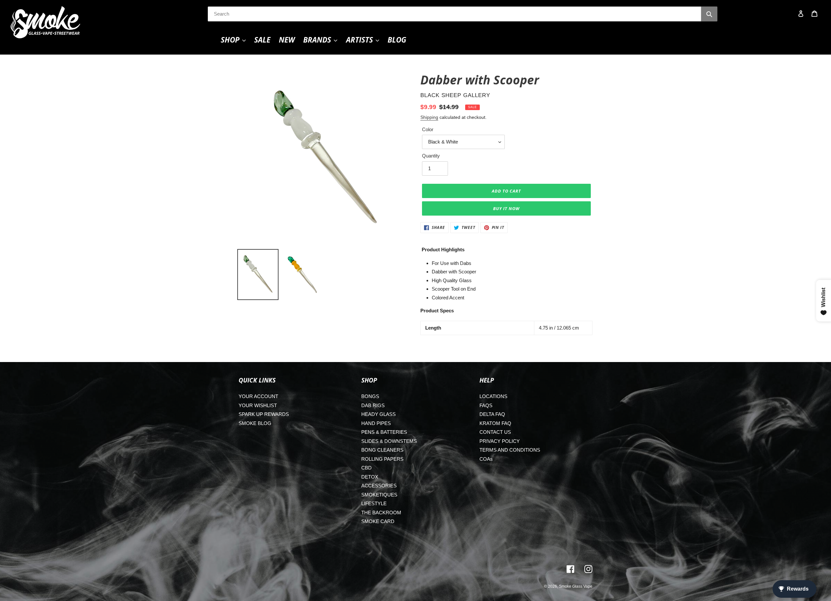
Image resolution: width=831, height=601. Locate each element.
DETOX (369, 477)
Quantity (431, 155)
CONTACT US (495, 432)
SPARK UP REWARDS (264, 414)
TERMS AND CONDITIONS (509, 450)
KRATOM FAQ (495, 423)
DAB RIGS (373, 405)
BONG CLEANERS (382, 450)
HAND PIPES (376, 423)
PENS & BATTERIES (384, 432)
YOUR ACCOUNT (258, 396)
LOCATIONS (493, 396)
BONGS (370, 396)
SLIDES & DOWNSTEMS (389, 441)
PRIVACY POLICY (499, 441)
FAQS (485, 405)
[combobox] (454, 13)
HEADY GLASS (378, 414)
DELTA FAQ (492, 414)
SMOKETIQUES (379, 494)
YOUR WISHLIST (258, 405)
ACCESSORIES (379, 485)
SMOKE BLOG (255, 423)
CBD (366, 467)
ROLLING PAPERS (382, 459)
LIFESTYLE (374, 503)
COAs (486, 459)
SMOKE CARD (377, 521)
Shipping (429, 117)
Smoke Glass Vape (575, 586)
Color (427, 129)
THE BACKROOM (381, 512)
